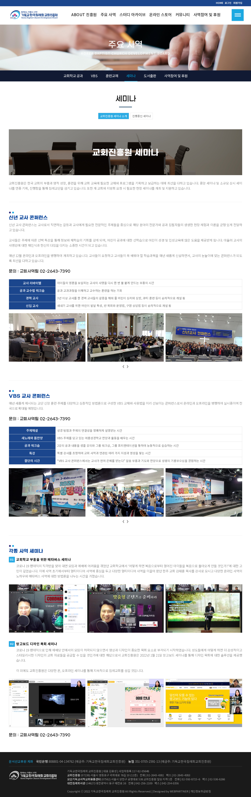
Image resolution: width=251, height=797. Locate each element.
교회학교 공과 (73, 75)
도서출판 (150, 75)
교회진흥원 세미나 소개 (113, 116)
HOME (219, 3)
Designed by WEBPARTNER (170, 791)
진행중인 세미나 (141, 116)
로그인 (228, 3)
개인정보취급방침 (200, 791)
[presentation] (123, 365)
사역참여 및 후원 (176, 75)
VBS (94, 75)
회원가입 (237, 3)
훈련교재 (112, 75)
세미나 (131, 75)
